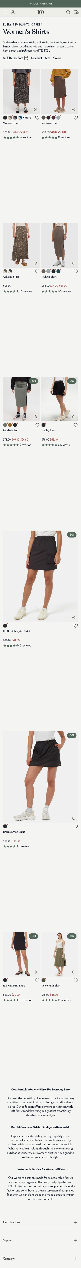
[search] (68, 12)
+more (27, 117)
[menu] (5, 12)
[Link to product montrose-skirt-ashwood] (59, 91)
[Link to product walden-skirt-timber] (59, 245)
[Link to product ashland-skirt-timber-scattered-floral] (21, 245)
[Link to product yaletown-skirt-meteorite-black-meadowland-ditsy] (21, 91)
